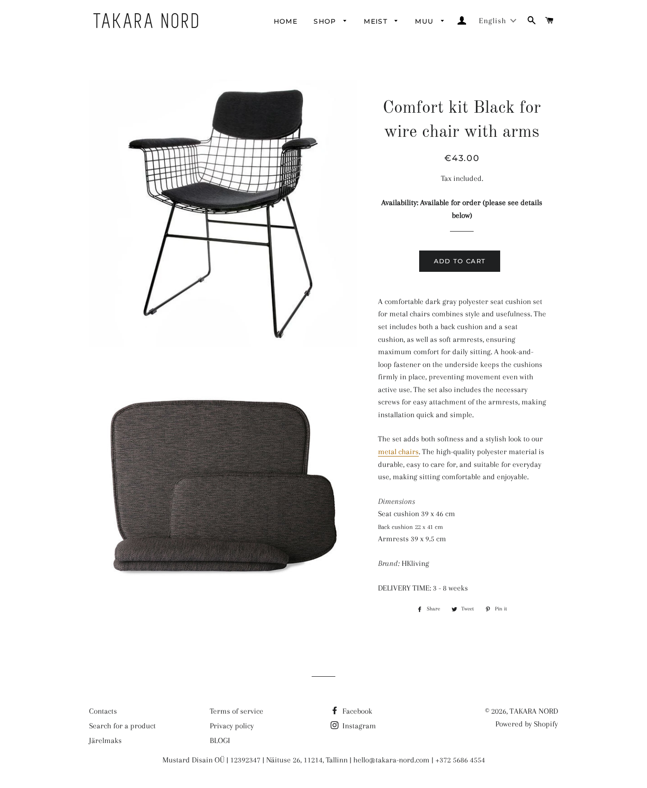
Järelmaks (105, 740)
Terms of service (236, 711)
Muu (425, 21)
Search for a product (122, 725)
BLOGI (220, 740)
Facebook (356, 711)
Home (286, 21)
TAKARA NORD (534, 711)
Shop (326, 21)
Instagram (358, 725)
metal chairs (398, 451)
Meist (377, 21)
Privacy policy (232, 725)
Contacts (103, 711)
